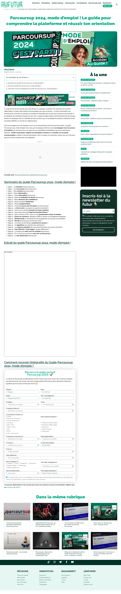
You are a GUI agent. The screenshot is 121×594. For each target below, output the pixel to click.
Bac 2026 (107, 6)
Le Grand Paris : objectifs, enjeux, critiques (94, 101)
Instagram (10, 487)
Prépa (9, 416)
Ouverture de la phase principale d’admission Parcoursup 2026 (13, 524)
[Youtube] (72, 562)
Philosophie (85, 115)
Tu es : (43, 402)
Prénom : (9, 389)
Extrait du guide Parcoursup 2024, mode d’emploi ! (24, 86)
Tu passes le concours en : (15, 436)
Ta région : (9, 402)
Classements (70, 3)
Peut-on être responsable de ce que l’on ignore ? (97, 134)
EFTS (9, 431)
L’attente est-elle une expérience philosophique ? (97, 162)
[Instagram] (54, 562)
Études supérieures (13, 468)
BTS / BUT (10, 425)
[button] (116, 4)
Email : (8, 396)
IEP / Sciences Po (12, 433)
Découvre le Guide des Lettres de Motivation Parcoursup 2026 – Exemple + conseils (74, 553)
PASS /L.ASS (11, 427)
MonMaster (107, 3)
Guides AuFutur (57, 3)
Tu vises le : (10, 442)
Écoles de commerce (14, 418)
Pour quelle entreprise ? (49, 470)
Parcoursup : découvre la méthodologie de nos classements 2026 (44, 553)
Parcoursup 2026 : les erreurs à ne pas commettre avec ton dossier (104, 553)
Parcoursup (12, 9)
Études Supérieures (87, 123)
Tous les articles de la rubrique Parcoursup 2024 (31, 175)
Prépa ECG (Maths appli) (49, 425)
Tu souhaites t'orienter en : (14, 414)
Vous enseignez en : (12, 461)
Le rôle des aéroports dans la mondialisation (95, 93)
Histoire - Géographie (88, 79)
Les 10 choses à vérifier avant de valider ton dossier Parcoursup (74, 524)
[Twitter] (60, 562)
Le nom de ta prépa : (48, 442)
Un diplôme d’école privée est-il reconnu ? (95, 126)
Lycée (16, 463)
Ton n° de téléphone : (48, 396)
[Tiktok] (48, 562)
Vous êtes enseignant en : (49, 462)
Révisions (36, 3)
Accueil (6, 9)
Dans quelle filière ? (47, 436)
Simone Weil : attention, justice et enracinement (96, 118)
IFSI (8, 429)
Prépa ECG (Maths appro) (49, 423)
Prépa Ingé (45, 431)
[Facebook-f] (66, 562)
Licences (10, 423)
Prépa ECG (24, 463)
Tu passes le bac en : (13, 408)
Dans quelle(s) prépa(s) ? (49, 416)
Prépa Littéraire (47, 429)
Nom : (43, 389)
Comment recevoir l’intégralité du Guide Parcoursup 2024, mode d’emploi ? (33, 89)
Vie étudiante (82, 3)
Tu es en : (9, 449)
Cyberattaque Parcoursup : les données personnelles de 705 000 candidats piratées (46, 524)
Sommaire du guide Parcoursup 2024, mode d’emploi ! (26, 83)
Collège (9, 463)
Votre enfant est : (11, 455)
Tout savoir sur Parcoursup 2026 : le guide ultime (103, 523)
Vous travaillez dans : (13, 470)
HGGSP (83, 148)
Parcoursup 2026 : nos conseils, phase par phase (16, 553)
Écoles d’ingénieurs (13, 421)
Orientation (45, 3)
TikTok (17, 487)
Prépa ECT (45, 427)
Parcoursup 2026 (94, 3)
